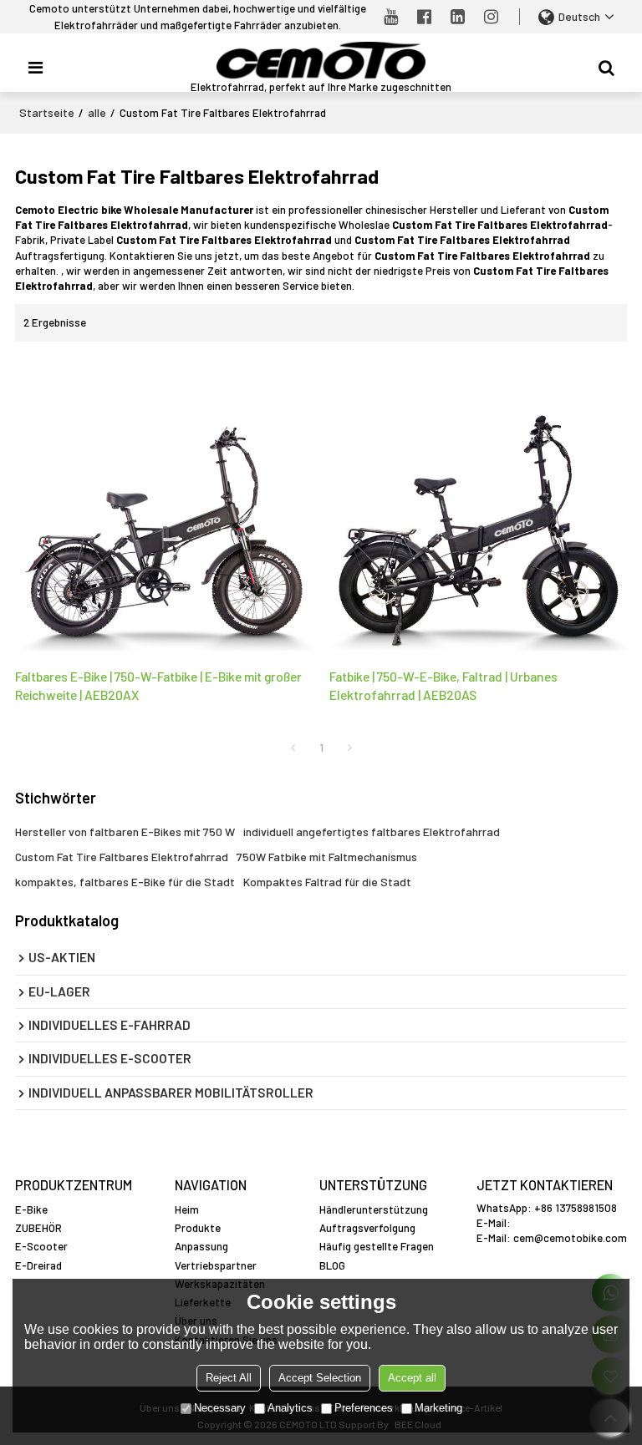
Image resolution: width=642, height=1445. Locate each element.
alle (97, 112)
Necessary (220, 1408)
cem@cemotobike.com (570, 1238)
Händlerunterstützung (373, 1209)
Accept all (412, 1377)
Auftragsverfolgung (367, 1228)
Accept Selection (319, 1377)
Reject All (229, 1377)
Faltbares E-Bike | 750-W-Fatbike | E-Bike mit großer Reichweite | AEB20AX (158, 685)
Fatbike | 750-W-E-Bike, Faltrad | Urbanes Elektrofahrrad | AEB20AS (443, 685)
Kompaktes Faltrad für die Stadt (327, 882)
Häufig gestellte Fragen (376, 1246)
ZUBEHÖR (38, 1228)
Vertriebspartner (216, 1265)
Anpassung (201, 1246)
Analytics (290, 1408)
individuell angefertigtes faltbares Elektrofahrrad (371, 831)
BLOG (332, 1265)
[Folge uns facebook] (424, 16)
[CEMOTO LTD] (321, 60)
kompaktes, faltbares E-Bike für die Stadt (125, 882)
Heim (187, 1209)
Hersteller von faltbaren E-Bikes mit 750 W (125, 831)
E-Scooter (41, 1246)
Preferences (363, 1408)
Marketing (438, 1408)
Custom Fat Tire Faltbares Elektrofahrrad (121, 856)
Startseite (46, 112)
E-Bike (31, 1209)
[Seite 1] (292, 747)
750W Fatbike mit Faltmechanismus (327, 856)
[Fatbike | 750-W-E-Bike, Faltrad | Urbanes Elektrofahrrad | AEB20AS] (478, 504)
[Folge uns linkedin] (458, 16)
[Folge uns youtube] (391, 16)
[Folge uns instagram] (491, 16)
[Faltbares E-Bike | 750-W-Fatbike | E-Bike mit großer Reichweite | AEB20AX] (164, 504)
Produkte (198, 1228)
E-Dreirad (38, 1265)
